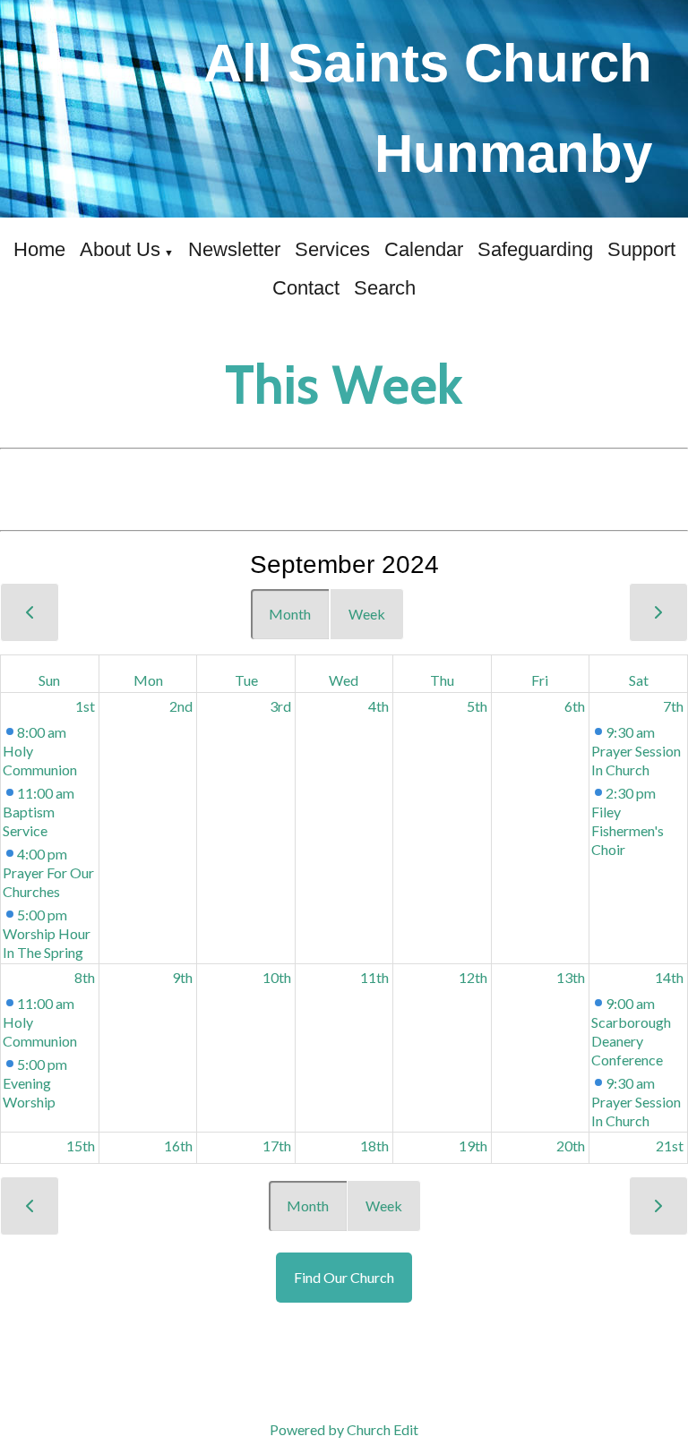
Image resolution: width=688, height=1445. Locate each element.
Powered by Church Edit (344, 1429)
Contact (306, 288)
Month (290, 613)
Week (366, 613)
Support (641, 249)
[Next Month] (658, 612)
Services (332, 249)
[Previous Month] (29, 612)
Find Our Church (344, 1277)
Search (385, 288)
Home (39, 249)
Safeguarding (535, 249)
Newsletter (234, 249)
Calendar (423, 249)
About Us (120, 249)
